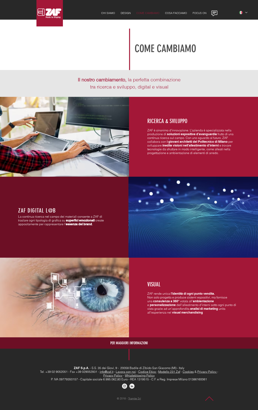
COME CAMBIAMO (165, 48)
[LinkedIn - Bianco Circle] (131, 386)
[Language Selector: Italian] (243, 12)
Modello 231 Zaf (169, 372)
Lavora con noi (126, 372)
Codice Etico (147, 372)
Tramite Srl (134, 398)
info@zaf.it (106, 372)
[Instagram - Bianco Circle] (124, 386)
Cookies (188, 372)
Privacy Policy (207, 372)
